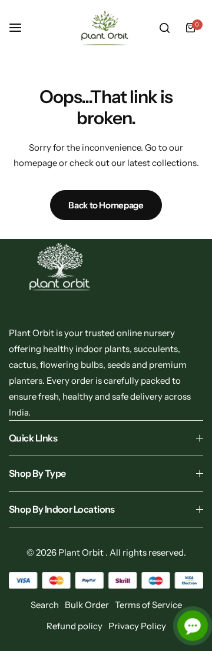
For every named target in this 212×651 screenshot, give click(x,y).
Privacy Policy (137, 626)
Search (45, 604)
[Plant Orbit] (106, 28)
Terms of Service (148, 604)
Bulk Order (87, 604)
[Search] (164, 28)
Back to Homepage (105, 205)
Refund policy (74, 626)
